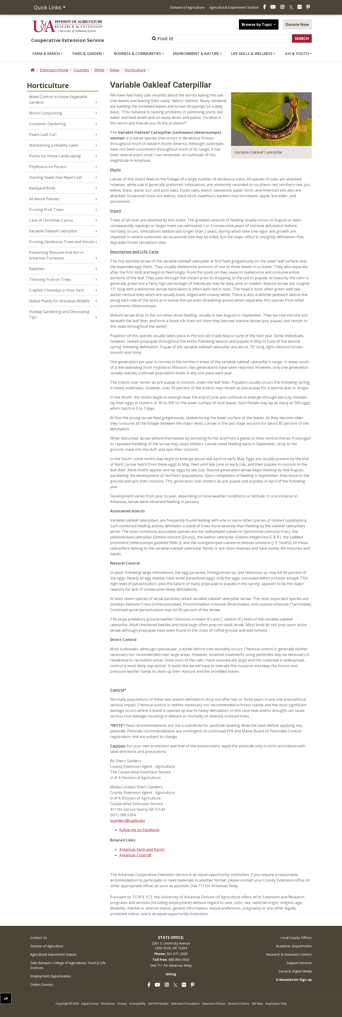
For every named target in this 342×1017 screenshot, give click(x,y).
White (99, 69)
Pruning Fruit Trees (46, 209)
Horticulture (135, 69)
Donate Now (297, 24)
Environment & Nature (196, 53)
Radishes (37, 268)
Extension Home (54, 69)
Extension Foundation (185, 1004)
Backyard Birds (42, 188)
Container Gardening (47, 123)
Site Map (257, 1004)
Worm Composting (45, 113)
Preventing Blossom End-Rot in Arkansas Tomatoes (56, 255)
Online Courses (41, 984)
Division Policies (238, 1004)
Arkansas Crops (133, 855)
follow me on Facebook (139, 829)
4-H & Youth (297, 53)
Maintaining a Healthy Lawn (53, 145)
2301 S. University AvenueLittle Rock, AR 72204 (171, 945)
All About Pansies (44, 198)
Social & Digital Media (295, 971)
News (114, 69)
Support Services (299, 963)
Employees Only (276, 1004)
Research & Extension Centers (289, 954)
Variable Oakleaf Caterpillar (53, 231)
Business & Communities (137, 53)
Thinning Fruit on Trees (50, 279)
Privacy (122, 1004)
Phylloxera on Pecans (47, 166)
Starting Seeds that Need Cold (55, 177)
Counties (81, 69)
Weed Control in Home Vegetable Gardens (58, 99)
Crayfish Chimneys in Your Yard (56, 290)
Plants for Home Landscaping (55, 156)
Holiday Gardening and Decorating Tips (59, 314)
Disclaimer (108, 1004)
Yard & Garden (87, 53)
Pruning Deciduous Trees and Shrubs (62, 241)
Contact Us (38, 937)
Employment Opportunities (50, 976)
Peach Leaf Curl (42, 134)
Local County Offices (296, 937)
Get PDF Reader (158, 1004)
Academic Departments (294, 946)
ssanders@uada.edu (127, 820)
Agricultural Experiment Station (234, 7)
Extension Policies (213, 1004)
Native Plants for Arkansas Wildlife (59, 300)
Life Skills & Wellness (251, 53)
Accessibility (137, 1004)
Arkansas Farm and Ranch (141, 849)
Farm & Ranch (46, 53)
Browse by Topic (257, 24)
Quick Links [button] (47, 7)
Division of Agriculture (187, 7)
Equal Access (89, 1004)
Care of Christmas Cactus (51, 220)
